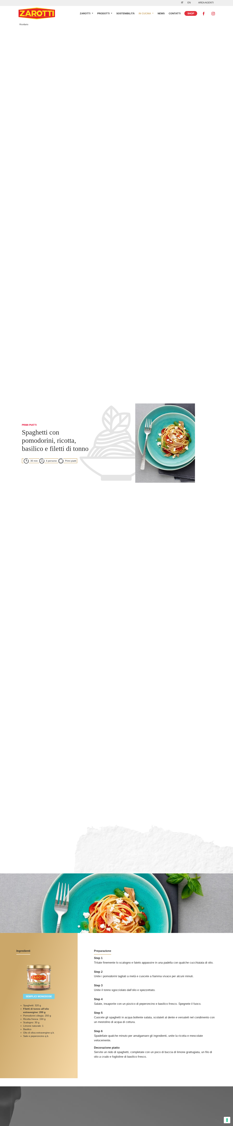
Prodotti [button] (103, 13)
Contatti (175, 13)
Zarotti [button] (85, 13)
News (161, 13)
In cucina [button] (145, 13)
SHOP (190, 13)
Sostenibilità (125, 13)
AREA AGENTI (206, 2)
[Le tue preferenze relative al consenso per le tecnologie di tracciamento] (227, 1120)
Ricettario (23, 24)
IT (182, 2)
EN (189, 2)
